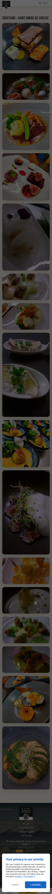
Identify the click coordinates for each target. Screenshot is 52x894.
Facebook (28, 876)
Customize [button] (15, 885)
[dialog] (26, 873)
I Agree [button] (36, 884)
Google (18, 876)
